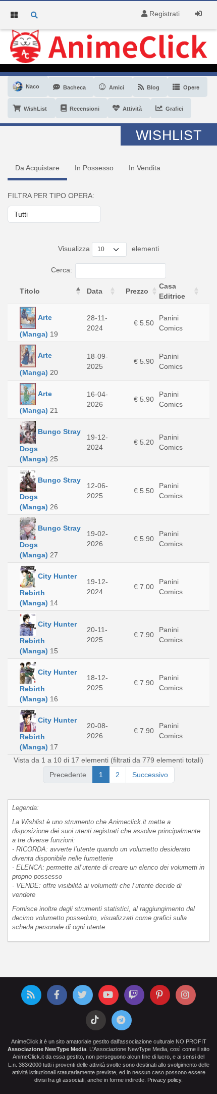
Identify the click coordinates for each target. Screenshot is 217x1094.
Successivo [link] (150, 775)
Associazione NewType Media (47, 1049)
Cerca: (61, 270)
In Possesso (94, 168)
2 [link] (118, 775)
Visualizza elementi (108, 249)
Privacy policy (164, 1080)
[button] (78, 291)
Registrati (163, 14)
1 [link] (101, 775)
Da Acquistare (37, 168)
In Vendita (144, 168)
